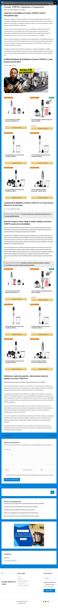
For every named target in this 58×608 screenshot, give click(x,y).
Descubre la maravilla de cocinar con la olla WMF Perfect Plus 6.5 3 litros (21, 516)
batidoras (16, 9)
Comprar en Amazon (16, 127)
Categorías (6, 557)
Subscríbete (49, 590)
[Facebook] (43, 601)
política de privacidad (49, 586)
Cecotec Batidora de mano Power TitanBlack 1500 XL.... (14, 155)
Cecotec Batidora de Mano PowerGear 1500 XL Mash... (39, 190)
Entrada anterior (6, 435)
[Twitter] (45, 601)
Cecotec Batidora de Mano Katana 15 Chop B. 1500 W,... (41, 120)
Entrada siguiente (51, 435)
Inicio (19, 577)
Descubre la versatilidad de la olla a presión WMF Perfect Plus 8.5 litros (21, 513)
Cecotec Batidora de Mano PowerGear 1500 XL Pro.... (12, 120)
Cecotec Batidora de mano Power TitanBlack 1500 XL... (40, 155)
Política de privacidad (23, 581)
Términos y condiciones (23, 585)
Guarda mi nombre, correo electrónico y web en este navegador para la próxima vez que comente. (29, 475)
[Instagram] (48, 601)
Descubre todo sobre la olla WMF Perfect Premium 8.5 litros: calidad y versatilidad (24, 503)
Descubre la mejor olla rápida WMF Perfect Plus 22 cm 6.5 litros (19, 509)
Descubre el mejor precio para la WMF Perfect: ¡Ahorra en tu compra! (21, 506)
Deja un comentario (9, 9)
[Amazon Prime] (51, 123)
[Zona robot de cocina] (6, 3)
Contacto (20, 579)
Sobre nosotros (21, 583)
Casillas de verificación (50, 582)
